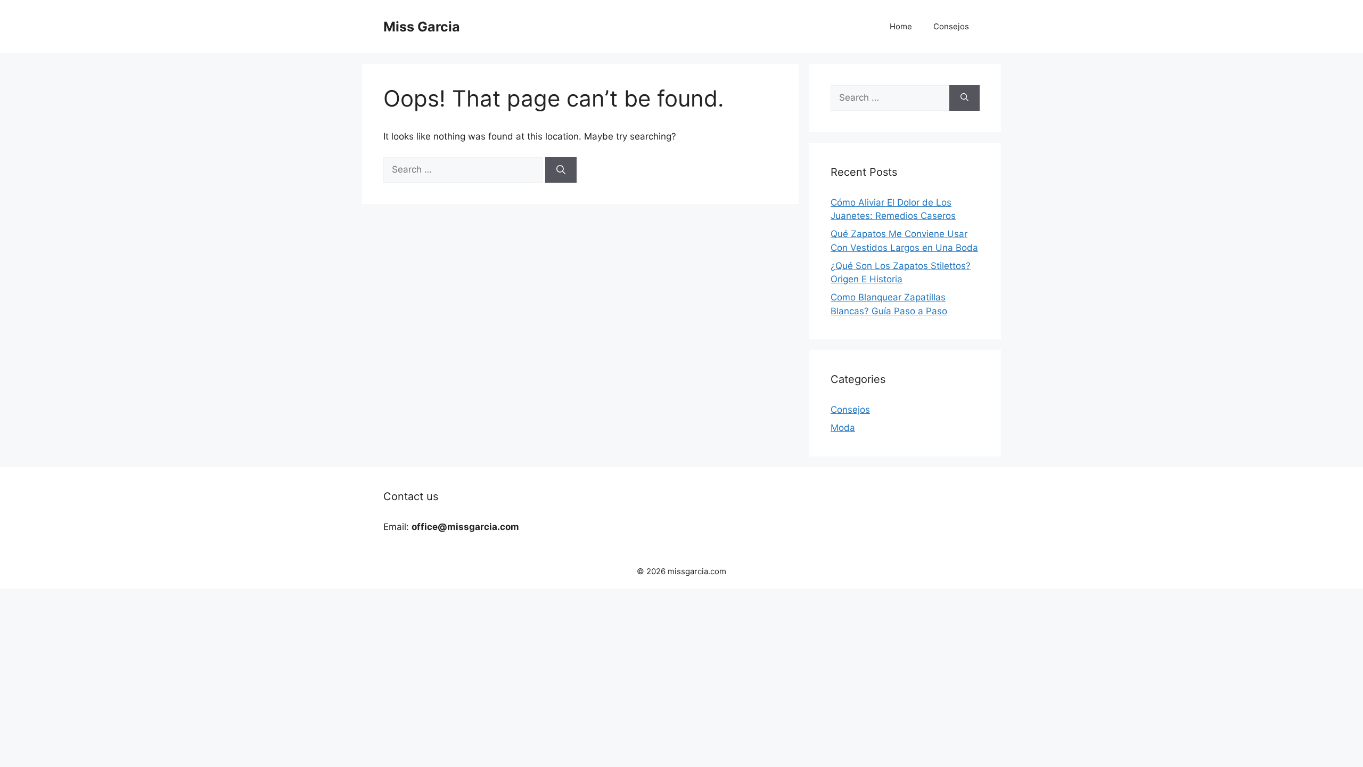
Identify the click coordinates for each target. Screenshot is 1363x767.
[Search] (561, 170)
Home (901, 26)
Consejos (951, 26)
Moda (843, 427)
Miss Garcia (421, 27)
